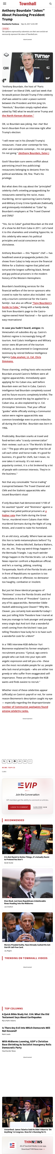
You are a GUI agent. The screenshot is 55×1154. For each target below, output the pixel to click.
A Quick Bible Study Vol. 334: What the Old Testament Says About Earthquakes (25, 1015)
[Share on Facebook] (15, 761)
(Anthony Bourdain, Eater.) (33, 153)
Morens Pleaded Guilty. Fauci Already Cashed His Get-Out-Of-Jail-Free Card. (27, 946)
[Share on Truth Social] (9, 761)
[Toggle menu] (4, 3)
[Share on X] (4, 761)
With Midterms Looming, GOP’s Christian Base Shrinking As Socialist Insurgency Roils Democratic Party (26, 1044)
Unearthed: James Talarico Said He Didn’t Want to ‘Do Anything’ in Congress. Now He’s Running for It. (28, 1130)
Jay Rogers (8, 951)
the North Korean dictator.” (18, 115)
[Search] (50, 3)
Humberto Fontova (10, 24)
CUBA (4, 772)
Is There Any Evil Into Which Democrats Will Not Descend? (26, 1029)
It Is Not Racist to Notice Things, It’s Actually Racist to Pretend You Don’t (26, 858)
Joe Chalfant (8, 907)
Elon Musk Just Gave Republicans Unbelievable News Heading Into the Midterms (25, 902)
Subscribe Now (40, 807)
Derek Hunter (8, 863)
